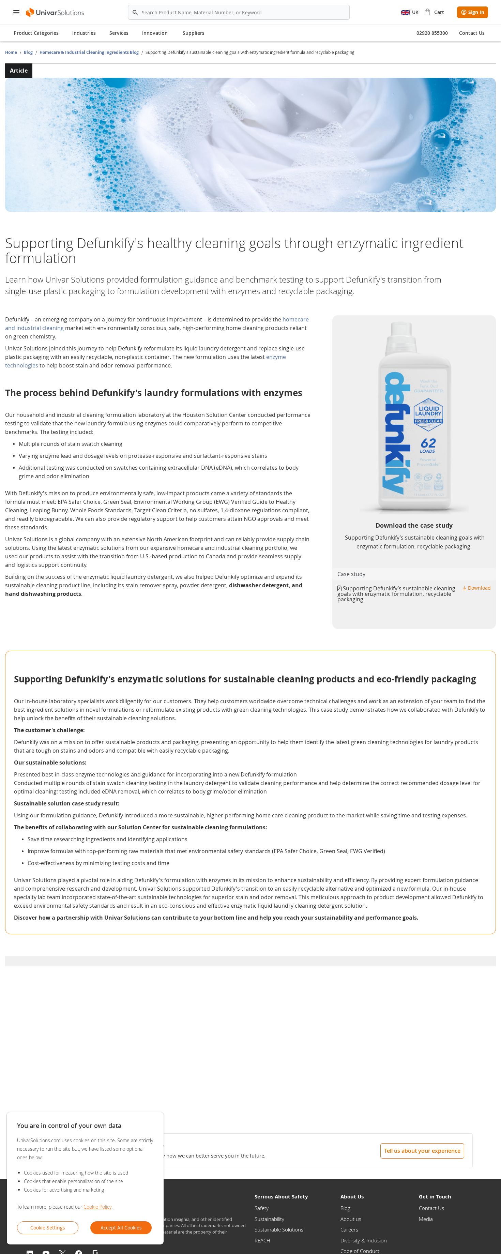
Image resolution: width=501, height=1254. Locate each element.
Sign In (476, 12)
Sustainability (269, 1218)
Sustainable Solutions (279, 1229)
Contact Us (431, 1208)
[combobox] (239, 12)
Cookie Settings (47, 1227)
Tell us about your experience (422, 1150)
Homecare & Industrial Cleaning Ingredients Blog (90, 52)
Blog (29, 52)
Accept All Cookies (121, 1227)
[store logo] (55, 12)
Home (11, 52)
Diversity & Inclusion (363, 1240)
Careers (349, 1229)
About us (350, 1218)
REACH (262, 1240)
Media (426, 1218)
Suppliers (193, 33)
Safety (262, 1208)
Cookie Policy (97, 1207)
